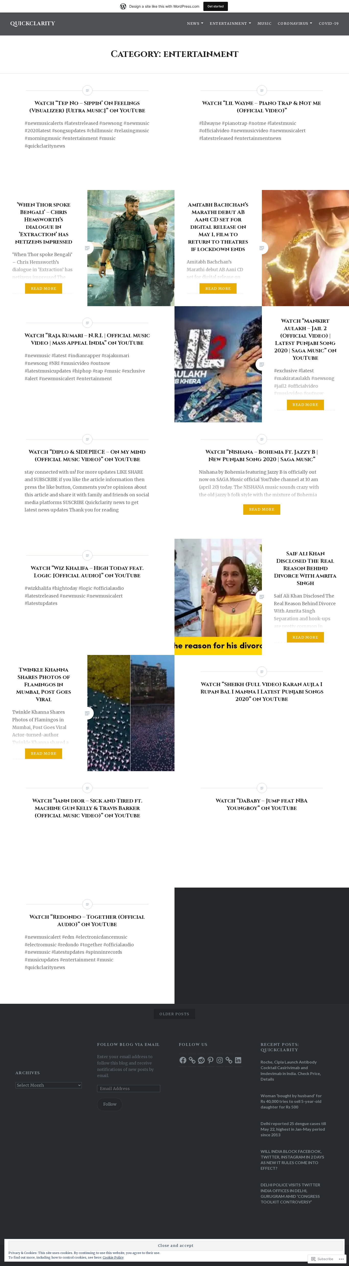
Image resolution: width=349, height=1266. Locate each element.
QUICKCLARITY (32, 23)
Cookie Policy (113, 1257)
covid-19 (329, 23)
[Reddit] (201, 1060)
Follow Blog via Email (128, 1044)
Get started (215, 6)
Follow (110, 1104)
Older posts (174, 1014)
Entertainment (228, 23)
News (193, 23)
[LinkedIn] (238, 1060)
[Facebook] (183, 1060)
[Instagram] (220, 1060)
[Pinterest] (210, 1060)
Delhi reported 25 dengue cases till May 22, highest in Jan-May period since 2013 (293, 1129)
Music (265, 23)
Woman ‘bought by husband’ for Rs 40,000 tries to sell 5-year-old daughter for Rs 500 (291, 1101)
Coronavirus (293, 23)
